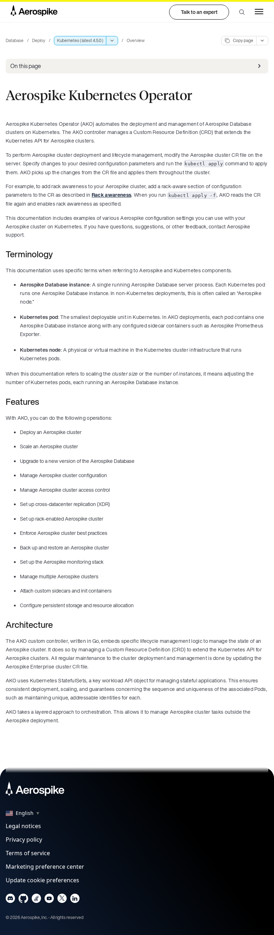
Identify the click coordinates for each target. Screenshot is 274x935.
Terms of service (28, 853)
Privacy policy (24, 839)
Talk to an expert (199, 12)
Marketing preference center (45, 867)
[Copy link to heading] (57, 254)
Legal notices (23, 826)
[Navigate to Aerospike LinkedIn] (75, 900)
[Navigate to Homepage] (34, 12)
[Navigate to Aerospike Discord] (10, 900)
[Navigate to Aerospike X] (62, 900)
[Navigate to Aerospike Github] (23, 900)
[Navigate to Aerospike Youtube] (49, 900)
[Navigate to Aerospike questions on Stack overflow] (36, 900)
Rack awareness (111, 194)
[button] (242, 12)
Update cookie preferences (42, 880)
